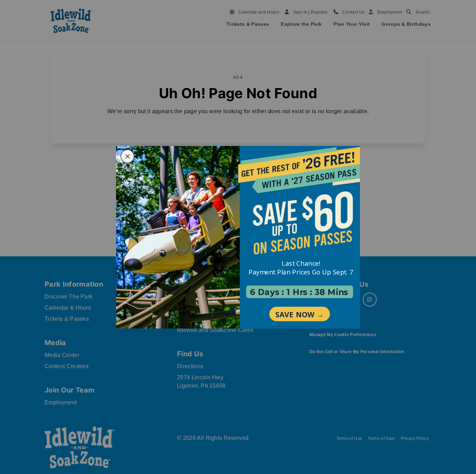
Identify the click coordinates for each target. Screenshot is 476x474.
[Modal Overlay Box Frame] (238, 237)
